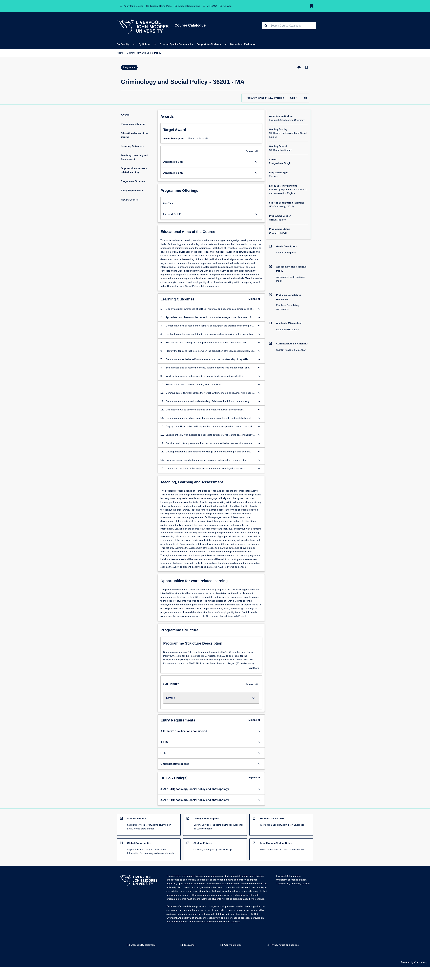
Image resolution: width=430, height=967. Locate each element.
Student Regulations (189, 6)
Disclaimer (189, 944)
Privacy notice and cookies (284, 944)
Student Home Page (161, 6)
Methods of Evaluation (243, 44)
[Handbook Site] (138, 881)
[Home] (143, 27)
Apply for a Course (133, 6)
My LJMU (212, 6)
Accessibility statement (143, 944)
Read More (253, 668)
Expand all (252, 151)
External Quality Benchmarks (176, 44)
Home (120, 52)
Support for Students (209, 44)
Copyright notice (233, 944)
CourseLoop (420, 962)
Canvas (227, 6)
